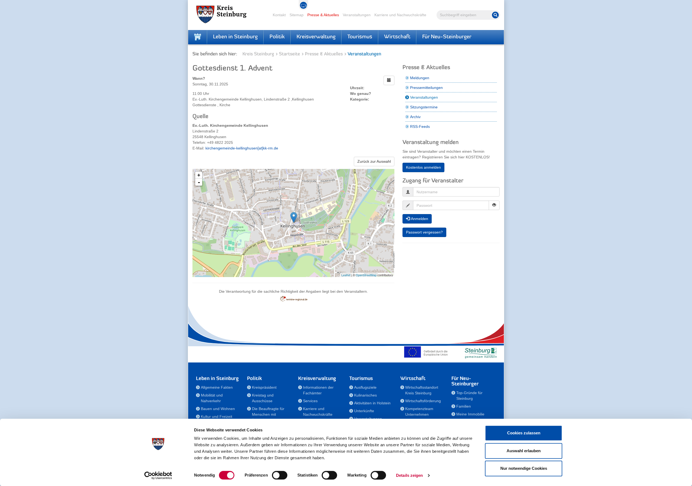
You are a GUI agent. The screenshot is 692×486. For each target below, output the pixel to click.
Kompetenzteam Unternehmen (419, 412)
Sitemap (297, 15)
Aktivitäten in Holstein (372, 403)
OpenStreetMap (366, 275)
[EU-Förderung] (427, 352)
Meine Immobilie (470, 414)
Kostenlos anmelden (423, 167)
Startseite (289, 54)
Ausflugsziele (365, 387)
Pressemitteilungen (426, 87)
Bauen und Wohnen (218, 409)
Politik (277, 37)
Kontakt (279, 15)
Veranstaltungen (357, 15)
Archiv (415, 117)
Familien (463, 406)
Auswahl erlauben (524, 450)
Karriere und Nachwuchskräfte (400, 15)
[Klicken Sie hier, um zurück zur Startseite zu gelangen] (197, 37)
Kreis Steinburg (258, 54)
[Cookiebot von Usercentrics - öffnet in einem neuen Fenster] (158, 475)
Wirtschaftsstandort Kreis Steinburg (421, 390)
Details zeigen (409, 475)
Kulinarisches (365, 395)
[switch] (279, 475)
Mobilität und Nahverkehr (212, 398)
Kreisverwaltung (316, 37)
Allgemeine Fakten (217, 387)
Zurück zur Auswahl (374, 161)
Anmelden (419, 219)
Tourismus (359, 37)
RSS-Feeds (420, 126)
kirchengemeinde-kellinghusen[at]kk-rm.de (241, 148)
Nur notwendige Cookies (523, 468)
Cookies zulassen (523, 433)
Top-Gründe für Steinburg (469, 396)
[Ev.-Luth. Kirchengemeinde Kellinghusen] (293, 217)
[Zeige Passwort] (494, 205)
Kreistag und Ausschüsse (263, 398)
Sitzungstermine (424, 107)
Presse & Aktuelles (323, 15)
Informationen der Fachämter (318, 390)
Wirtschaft (397, 37)
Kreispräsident (264, 387)
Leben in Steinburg (235, 37)
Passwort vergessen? (424, 232)
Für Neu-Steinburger (446, 37)
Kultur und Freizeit (216, 416)
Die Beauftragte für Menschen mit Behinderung (268, 414)
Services (310, 401)
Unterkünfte (364, 411)
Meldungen (419, 78)
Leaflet (345, 275)
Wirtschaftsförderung (423, 401)
